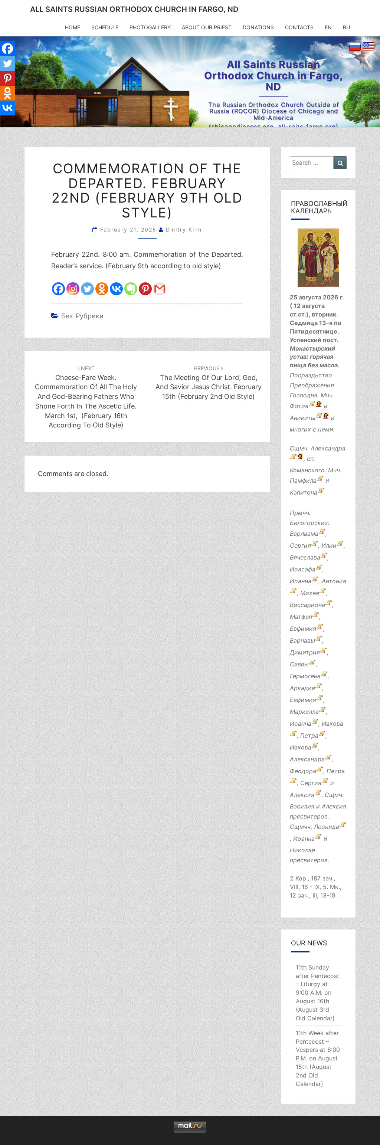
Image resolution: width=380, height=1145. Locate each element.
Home (72, 27)
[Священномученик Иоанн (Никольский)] (318, 838)
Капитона (303, 492)
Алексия (302, 794)
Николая (302, 850)
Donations (258, 27)
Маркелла (304, 711)
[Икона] (318, 260)
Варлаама (304, 533)
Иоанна (300, 581)
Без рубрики (82, 316)
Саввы (299, 664)
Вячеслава (305, 557)
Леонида (326, 826)
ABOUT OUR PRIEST (207, 27)
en (328, 27)
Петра (309, 735)
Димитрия (305, 652)
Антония (334, 581)
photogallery (150, 27)
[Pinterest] (145, 288)
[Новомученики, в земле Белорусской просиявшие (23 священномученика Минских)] (342, 826)
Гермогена (305, 676)
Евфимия (303, 628)
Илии (329, 545)
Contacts (299, 27)
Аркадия (302, 688)
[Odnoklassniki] (101, 288)
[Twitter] (87, 288)
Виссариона (307, 604)
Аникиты (302, 417)
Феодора (303, 771)
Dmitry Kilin (184, 229)
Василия (302, 806)
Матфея (301, 616)
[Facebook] (58, 288)
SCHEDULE (104, 27)
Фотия (299, 406)
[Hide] (3, 122)
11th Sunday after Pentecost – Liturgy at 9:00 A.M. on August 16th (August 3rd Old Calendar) (317, 993)
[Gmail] (159, 288)
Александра (328, 448)
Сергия (300, 545)
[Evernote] (130, 288)
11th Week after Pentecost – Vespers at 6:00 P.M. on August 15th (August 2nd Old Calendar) (318, 1058)
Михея (309, 593)
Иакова (332, 723)
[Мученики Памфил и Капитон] (320, 481)
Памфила (303, 481)
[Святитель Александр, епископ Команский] (293, 458)
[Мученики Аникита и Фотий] (311, 406)
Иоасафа (302, 569)
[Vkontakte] (116, 288)
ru (346, 27)
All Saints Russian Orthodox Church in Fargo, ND (134, 9)
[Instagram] (72, 288)
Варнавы (302, 640)
